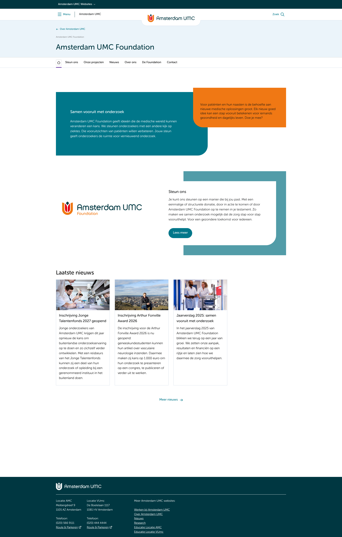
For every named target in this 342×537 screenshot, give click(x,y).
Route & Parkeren (67, 527)
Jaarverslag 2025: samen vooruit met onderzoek (196, 318)
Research (140, 523)
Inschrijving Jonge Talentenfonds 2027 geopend (82, 318)
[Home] (59, 63)
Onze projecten (94, 62)
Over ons (130, 62)
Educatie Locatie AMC (148, 527)
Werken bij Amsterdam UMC (152, 509)
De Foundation (151, 62)
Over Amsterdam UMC (72, 29)
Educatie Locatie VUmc (149, 532)
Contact (172, 62)
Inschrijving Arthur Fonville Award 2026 (139, 318)
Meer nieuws (168, 399)
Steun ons (71, 62)
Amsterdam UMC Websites (75, 4)
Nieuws (114, 62)
